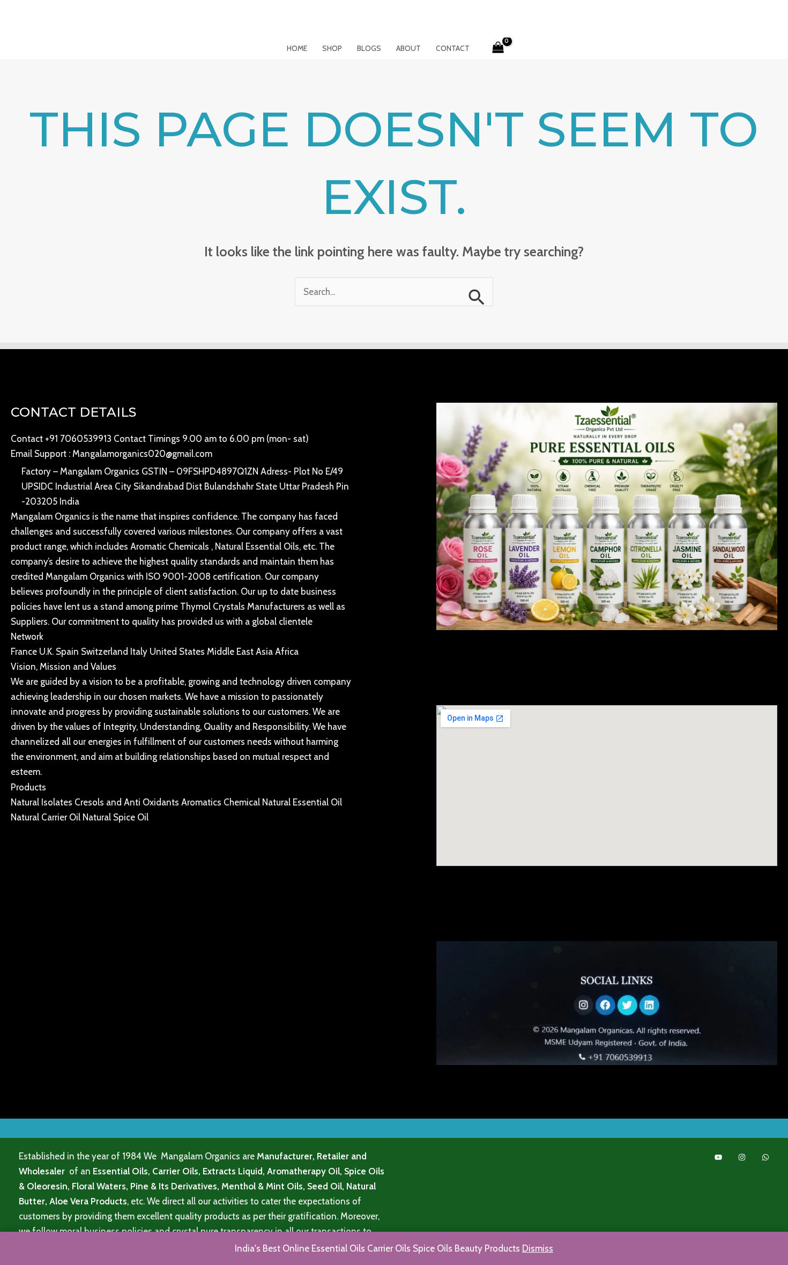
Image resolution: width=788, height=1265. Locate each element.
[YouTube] (718, 1157)
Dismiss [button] (537, 1248)
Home (297, 48)
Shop (332, 48)
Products (28, 787)
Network (27, 636)
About (408, 48)
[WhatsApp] (765, 1157)
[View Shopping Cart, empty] (498, 48)
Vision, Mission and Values (63, 666)
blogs (369, 48)
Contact (453, 48)
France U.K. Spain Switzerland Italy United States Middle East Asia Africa (155, 651)
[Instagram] (742, 1157)
